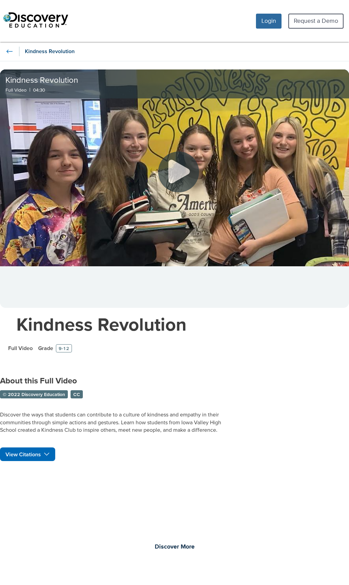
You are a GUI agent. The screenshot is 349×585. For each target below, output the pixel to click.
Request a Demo (316, 20)
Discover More (175, 547)
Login (268, 20)
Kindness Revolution (101, 324)
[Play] (178, 172)
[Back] (9, 51)
